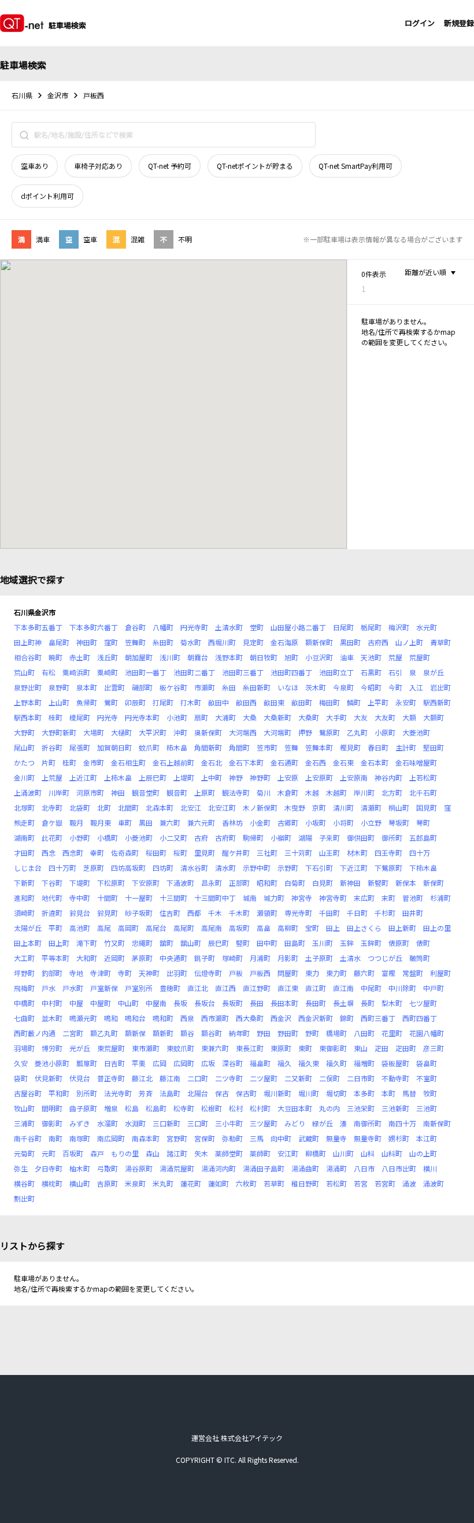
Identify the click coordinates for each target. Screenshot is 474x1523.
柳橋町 (315, 1153)
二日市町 (361, 1078)
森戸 (97, 1153)
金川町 (24, 777)
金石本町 (374, 762)
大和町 (86, 958)
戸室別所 (139, 988)
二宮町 (72, 1033)
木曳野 (294, 807)
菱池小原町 (52, 1063)
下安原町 (146, 883)
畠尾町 (59, 642)
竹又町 (114, 943)
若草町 (274, 1183)
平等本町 (55, 958)
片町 (48, 762)
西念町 (72, 852)
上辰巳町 (152, 777)
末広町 (364, 898)
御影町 (52, 1123)
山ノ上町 (409, 642)
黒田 (146, 822)
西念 (48, 852)
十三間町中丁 (215, 898)
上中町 (211, 777)
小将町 (343, 822)
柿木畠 (176, 747)
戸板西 (260, 973)
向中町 (281, 1138)
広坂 (208, 1063)
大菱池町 (416, 732)
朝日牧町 (263, 657)
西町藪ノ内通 (34, 1033)
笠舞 (291, 747)
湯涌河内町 (218, 1168)
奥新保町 (208, 732)
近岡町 (114, 958)
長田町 (315, 1003)
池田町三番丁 (243, 672)
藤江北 (142, 1078)
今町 (395, 687)
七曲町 (24, 1018)
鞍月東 (100, 822)
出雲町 (114, 687)
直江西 (225, 988)
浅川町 (170, 657)
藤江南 (170, 1078)
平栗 (139, 1063)
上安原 (287, 777)
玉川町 (322, 943)
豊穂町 (170, 988)
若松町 (336, 1183)
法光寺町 (118, 1093)
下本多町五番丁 (38, 627)
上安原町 (319, 777)
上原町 (204, 792)
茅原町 (142, 958)
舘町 (166, 943)
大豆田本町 (294, 1108)
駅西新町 (437, 702)
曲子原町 (83, 1108)
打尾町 (163, 702)
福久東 (308, 1063)
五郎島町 (423, 837)
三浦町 (24, 1123)
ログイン (420, 22)
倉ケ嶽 (52, 822)
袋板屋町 (395, 1063)
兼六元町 (201, 822)
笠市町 (267, 747)
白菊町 (294, 883)
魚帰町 (86, 702)
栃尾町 (371, 627)
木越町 (336, 792)
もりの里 (125, 1153)
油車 (347, 657)
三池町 (426, 1108)
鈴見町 (107, 913)
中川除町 (402, 988)
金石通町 (284, 762)
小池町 (176, 717)
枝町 (55, 717)
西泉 (187, 1018)
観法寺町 (236, 792)
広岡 (159, 1063)
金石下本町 (246, 762)
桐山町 (398, 807)
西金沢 (281, 1018)
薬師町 (260, 1153)
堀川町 (308, 1093)
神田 (118, 792)
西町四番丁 (419, 1018)
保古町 (246, 1093)
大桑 (250, 717)
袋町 (21, 1078)
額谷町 (211, 1033)
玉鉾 (347, 943)
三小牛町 (229, 1123)
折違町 (52, 913)
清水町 (225, 868)
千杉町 (385, 913)
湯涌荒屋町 (177, 1168)
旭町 (291, 657)
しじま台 (28, 868)
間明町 (52, 1108)
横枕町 (52, 1183)
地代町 (52, 898)
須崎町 (24, 913)
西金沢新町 (315, 1018)
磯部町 (142, 687)
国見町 (426, 807)
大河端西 (243, 732)
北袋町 (79, 807)
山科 (368, 1153)
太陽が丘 (28, 928)
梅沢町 (398, 627)
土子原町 (319, 958)
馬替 (409, 1093)
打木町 (190, 702)
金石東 (343, 762)
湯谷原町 (139, 1168)
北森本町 (159, 807)
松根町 (211, 1108)
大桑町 (308, 717)
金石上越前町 (173, 762)
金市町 (93, 762)
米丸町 (163, 1183)
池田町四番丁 (291, 672)
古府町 (225, 837)
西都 (194, 913)
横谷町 (24, 1183)
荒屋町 (419, 657)
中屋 (76, 1003)
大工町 (24, 958)
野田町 (287, 1033)
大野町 (24, 732)
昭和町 (267, 883)
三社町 (267, 852)
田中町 (267, 943)
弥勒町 (232, 1138)
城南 (250, 898)
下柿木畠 (423, 868)
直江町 (315, 988)
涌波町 (433, 1183)
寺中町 (79, 898)
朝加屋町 (139, 657)
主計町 (405, 747)
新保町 (433, 883)
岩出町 (440, 687)
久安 (21, 1063)
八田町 (364, 1033)
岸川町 (364, 792)
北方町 (392, 792)
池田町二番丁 (194, 672)
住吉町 (170, 913)
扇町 (201, 717)
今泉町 (343, 687)
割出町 (24, 1198)
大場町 (93, 732)
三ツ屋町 (263, 1123)
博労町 (52, 1048)
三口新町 (166, 1123)
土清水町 (229, 627)
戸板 (236, 973)
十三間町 (173, 898)
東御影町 (333, 1048)
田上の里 (437, 928)
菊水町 (190, 642)
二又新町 (298, 1078)
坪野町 (24, 973)
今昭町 (371, 687)
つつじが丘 (385, 958)
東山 (361, 1048)
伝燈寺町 (208, 973)
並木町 (52, 1018)
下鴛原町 (388, 868)
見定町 (253, 642)
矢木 (201, 1153)
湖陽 (305, 837)
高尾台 (156, 928)
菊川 (264, 792)
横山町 (79, 1183)
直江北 (197, 988)
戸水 (48, 988)
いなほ (287, 687)
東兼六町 (215, 1048)
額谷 (187, 1033)
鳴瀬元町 (83, 1018)
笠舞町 (135, 642)
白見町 (322, 883)
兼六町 (170, 822)
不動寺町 (395, 1078)
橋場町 (336, 1033)
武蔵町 (308, 1138)
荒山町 (24, 672)
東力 (312, 973)
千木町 (239, 913)
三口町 (197, 1123)
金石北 (211, 762)
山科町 (392, 1153)
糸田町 (163, 642)
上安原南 (354, 777)
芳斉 (146, 1093)
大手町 (336, 717)
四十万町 (62, 868)
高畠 (264, 928)
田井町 (412, 913)
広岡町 (183, 1063)
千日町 (357, 913)
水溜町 (107, 1123)
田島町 (294, 943)
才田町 (24, 852)
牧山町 (24, 1108)
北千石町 (423, 792)
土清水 (350, 958)
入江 (416, 687)
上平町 (378, 702)
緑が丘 (322, 1123)
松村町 (260, 1108)
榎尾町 (79, 717)
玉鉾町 (371, 943)
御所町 (392, 837)
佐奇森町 (125, 852)
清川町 (343, 807)
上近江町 (83, 777)
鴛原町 (329, 732)
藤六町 (364, 973)
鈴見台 (79, 913)
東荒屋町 (111, 1048)
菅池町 (412, 898)
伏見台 (79, 1078)
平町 (55, 928)
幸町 (97, 852)
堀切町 (336, 1093)
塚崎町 (232, 958)
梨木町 (392, 1003)
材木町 (357, 852)
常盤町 (412, 973)
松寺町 (183, 1108)
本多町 (364, 1093)
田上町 (59, 943)
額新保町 (319, 642)
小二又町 (173, 837)
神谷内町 (388, 777)
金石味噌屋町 (416, 762)
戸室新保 (104, 988)
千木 (215, 913)
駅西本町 (28, 717)
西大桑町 (250, 1018)
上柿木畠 (118, 777)
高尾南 (211, 928)
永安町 (405, 702)
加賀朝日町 (114, 747)
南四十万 (402, 1123)
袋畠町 (426, 1063)
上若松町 (423, 777)
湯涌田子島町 (263, 1168)
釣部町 (52, 973)
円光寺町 (194, 627)
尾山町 (24, 747)
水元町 (426, 627)
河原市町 (90, 792)
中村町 (52, 1003)
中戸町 (433, 988)
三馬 (257, 1138)
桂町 (69, 762)
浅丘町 (107, 657)
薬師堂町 (229, 1153)
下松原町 (111, 883)
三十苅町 (298, 852)
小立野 (371, 822)
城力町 (274, 898)
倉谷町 (135, 627)
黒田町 (350, 642)
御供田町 (361, 837)
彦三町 (433, 1048)
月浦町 (260, 958)
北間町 (128, 807)
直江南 (343, 988)
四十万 (419, 852)
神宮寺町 (333, 898)
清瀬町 (371, 807)
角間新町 (208, 747)
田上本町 (28, 943)
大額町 (433, 717)
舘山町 (190, 943)
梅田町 (329, 702)
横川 (430, 1168)
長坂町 (232, 1003)
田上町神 (28, 642)
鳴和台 (135, 1018)
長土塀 (343, 1003)
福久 (284, 1063)
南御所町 (368, 1123)
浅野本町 (229, 657)
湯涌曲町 (305, 1168)
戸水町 (72, 988)
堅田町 (433, 747)
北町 (104, 807)
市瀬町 (204, 687)
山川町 (343, 1153)
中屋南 (156, 1003)
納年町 (239, 1033)
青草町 (440, 642)
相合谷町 (28, 657)
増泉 (111, 1108)
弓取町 (107, 1168)
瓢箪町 (86, 1063)
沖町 (180, 732)
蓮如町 (218, 1183)
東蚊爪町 (180, 1048)
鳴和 (111, 1018)
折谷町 (52, 747)
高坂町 (239, 928)
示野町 (287, 868)
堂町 (257, 627)
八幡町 (163, 627)
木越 (312, 792)
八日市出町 (399, 1168)
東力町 (336, 973)
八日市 (364, 1168)
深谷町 (232, 1063)
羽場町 (24, 1048)
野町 (312, 1033)
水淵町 (135, 1123)
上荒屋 (52, 777)
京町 (319, 807)
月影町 (287, 958)
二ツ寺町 (229, 1078)
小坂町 (315, 822)
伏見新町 (48, 1078)
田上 (333, 928)
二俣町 (329, 1078)
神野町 (260, 777)
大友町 (385, 717)
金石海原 (284, 642)
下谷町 (52, 883)
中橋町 (24, 1003)
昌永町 (211, 883)
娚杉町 (398, 1138)
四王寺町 (388, 852)
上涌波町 (28, 792)
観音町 (176, 792)
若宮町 (385, 1183)
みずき (79, 1123)
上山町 (59, 702)
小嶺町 (281, 837)
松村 (236, 1108)
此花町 (52, 837)
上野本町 (28, 702)
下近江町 (354, 868)
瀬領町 (267, 913)
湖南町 (24, 837)
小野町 (79, 837)
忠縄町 (142, 943)
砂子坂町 (139, 913)
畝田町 (301, 702)
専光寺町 (298, 913)
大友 (361, 717)
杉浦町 (440, 898)
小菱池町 (139, 837)
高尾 (104, 928)
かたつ (24, 762)
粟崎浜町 (76, 672)
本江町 (426, 1138)
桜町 (180, 852)
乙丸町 (357, 732)
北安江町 (222, 807)
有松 (48, 672)
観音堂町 (146, 792)
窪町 (111, 642)
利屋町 (440, 973)
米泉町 (135, 1183)
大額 (409, 717)
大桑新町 (277, 717)
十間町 (107, 898)
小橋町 (107, 837)
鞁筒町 (419, 958)
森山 (153, 1153)
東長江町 (250, 1048)
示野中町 (257, 868)
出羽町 (176, 973)
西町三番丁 (378, 1018)
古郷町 (287, 822)
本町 (388, 1093)
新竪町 (378, 883)
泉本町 (86, 687)
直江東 (287, 988)
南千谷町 (28, 1138)
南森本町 (146, 1138)
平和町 (59, 1093)
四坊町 (163, 868)
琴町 (423, 822)
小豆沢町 (319, 657)
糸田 (229, 687)
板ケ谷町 (173, 687)
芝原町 (93, 868)
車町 (125, 822)
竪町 (243, 943)
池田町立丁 (336, 672)
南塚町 (79, 1138)
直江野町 (257, 988)
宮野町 (176, 1138)
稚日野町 (305, 1183)
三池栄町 (361, 1108)
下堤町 (79, 883)
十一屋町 (139, 898)
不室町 (426, 1078)
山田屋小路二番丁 (298, 627)
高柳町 (287, 928)
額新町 (163, 1033)
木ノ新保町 (260, 807)
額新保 (135, 1033)
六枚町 (246, 1183)
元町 (48, 1153)
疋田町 (405, 1048)
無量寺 (336, 1138)
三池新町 (395, 1108)
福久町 (336, 1063)
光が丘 (79, 1048)
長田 (257, 1003)
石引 (395, 672)
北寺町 (52, 807)
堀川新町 (277, 1093)
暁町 (55, 657)
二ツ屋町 (263, 1078)
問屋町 (287, 973)
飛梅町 (24, 988)
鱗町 (354, 702)
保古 (222, 1093)
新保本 (405, 883)
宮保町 (204, 1138)
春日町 (378, 747)
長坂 (180, 1003)
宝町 (312, 928)
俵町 (423, 943)
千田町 (329, 913)
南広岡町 (111, 1138)
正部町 (239, 883)
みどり (294, 1123)
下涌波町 (180, 883)
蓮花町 (190, 1183)
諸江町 (176, 1153)
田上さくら (364, 928)
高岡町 (128, 928)
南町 (55, 1138)
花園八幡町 (426, 1033)
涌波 (409, 1183)
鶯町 (111, 702)
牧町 (430, 1093)
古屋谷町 (28, 1093)
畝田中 (218, 702)
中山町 (128, 1003)
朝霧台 (197, 657)
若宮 (361, 1183)
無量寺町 (368, 1138)
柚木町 (79, 1168)
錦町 (347, 1018)
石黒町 (371, 672)
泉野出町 (28, 687)
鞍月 (76, 822)
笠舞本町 (319, 747)
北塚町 (24, 807)
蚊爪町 (149, 747)
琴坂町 (398, 822)
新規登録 (459, 22)
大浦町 (225, 717)
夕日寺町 (48, 1168)
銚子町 (204, 958)
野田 (264, 1033)
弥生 (21, 1168)
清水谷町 (194, 868)
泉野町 (59, 687)
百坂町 (72, 1153)
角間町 (239, 747)
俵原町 (398, 943)
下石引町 (319, 868)
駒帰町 (253, 837)
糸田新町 (257, 687)
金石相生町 (128, 762)
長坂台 (204, 1003)
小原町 (385, 732)
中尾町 (371, 988)
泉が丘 (433, 672)
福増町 (364, 1063)
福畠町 (260, 1063)
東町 (305, 1048)
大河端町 (277, 732)
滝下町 (86, 943)
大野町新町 (59, 732)
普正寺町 (111, 1078)
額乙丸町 (104, 1033)
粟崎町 (107, 672)
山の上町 (423, 1153)
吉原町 (107, 1183)
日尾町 (343, 627)
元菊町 (24, 1153)
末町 (388, 898)
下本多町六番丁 (93, 627)
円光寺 (107, 717)
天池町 (371, 657)
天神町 (149, 973)
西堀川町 (222, 642)
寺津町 (100, 973)
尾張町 (79, 747)
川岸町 (59, 792)
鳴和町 (163, 1018)
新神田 (350, 883)
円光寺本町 (142, 717)
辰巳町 (218, 943)
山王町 (329, 852)
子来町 (329, 837)
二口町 (197, 1078)
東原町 (281, 1048)
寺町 (125, 973)
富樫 (388, 973)
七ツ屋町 (423, 1003)
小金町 (260, 822)
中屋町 (100, 1003)
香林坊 (232, 822)
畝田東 (274, 702)
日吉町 (114, 1063)
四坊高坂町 (128, 868)
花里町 (392, 1033)
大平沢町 (152, 732)
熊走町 (24, 822)
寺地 (76, 973)
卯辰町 (135, 702)
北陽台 (197, 1093)
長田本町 (284, 1003)
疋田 (381, 1048)
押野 (305, 732)
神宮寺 (301, 898)
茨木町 (315, 687)
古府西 (378, 642)
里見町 (204, 852)
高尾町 (183, 928)
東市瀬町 (146, 1048)
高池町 (79, 928)
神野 (236, 777)
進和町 (24, 898)
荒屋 (395, 657)
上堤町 (183, 777)
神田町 (86, 642)
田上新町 (402, 928)
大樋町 (121, 732)
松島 (132, 1108)
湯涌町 (336, 1168)
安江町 (287, 1153)
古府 (201, 837)
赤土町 (79, 657)
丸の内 (329, 1108)
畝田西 (246, 702)
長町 (368, 1003)
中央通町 (173, 958)
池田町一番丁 (145, 672)
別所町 (86, 1093)
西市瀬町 (215, 1018)
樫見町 (350, 747)
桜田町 (156, 852)
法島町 (170, 1093)
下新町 (24, 883)
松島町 (156, 1108)
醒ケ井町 (236, 852)
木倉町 (287, 792)
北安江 (190, 807)
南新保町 (437, 1123)
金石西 (315, 762)
